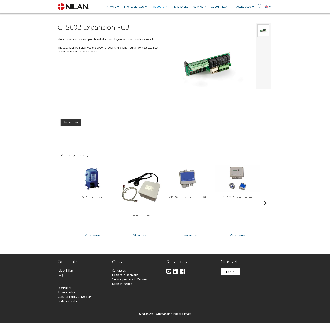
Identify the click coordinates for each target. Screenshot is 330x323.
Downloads (243, 6)
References (180, 6)
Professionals (134, 6)
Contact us (119, 270)
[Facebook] (182, 271)
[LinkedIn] (175, 271)
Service (198, 6)
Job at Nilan (65, 270)
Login (230, 272)
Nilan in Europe (122, 284)
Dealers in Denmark (125, 275)
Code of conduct (68, 301)
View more (92, 235)
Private (111, 6)
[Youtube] (168, 271)
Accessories (70, 122)
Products (158, 6)
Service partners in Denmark (130, 279)
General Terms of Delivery (75, 297)
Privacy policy (66, 292)
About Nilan (219, 6)
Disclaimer (64, 288)
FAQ (60, 275)
